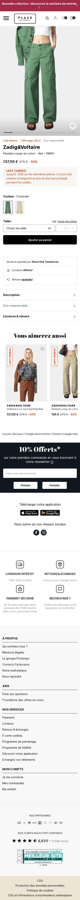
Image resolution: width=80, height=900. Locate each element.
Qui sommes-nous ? (15, 646)
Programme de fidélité (16, 747)
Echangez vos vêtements (18, 759)
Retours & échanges (15, 729)
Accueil (6, 434)
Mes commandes (13, 783)
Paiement (8, 717)
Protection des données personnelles (40, 885)
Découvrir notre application (20, 753)
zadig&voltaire (21, 147)
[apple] (29, 513)
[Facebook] (36, 532)
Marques (18, 434)
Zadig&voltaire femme (37, 434)
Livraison (8, 723)
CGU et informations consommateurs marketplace (40, 895)
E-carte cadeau (12, 735)
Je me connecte (12, 777)
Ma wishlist (9, 789)
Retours (22, 279)
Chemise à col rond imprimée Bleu (25, 409)
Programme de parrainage (19, 741)
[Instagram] (44, 532)
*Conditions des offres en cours (23, 700)
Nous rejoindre (11, 676)
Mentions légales (13, 652)
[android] (50, 513)
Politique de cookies (40, 890)
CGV (40, 880)
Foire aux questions (15, 694)
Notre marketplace (14, 670)
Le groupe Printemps (15, 658)
